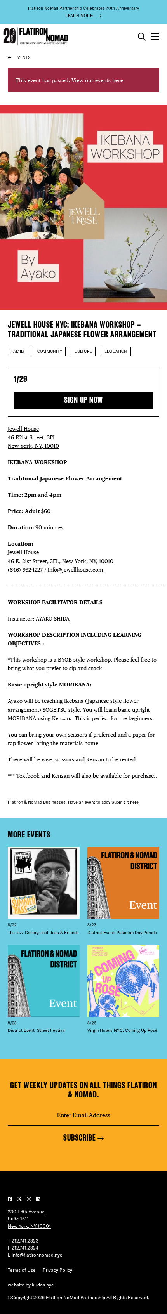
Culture (83, 351)
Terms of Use (22, 1270)
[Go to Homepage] (35, 37)
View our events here (97, 80)
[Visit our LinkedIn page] (38, 1199)
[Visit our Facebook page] (10, 1199)
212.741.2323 (25, 1241)
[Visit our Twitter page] (20, 1199)
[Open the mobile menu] (155, 36)
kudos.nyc (43, 1285)
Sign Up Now (83, 400)
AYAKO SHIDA (53, 618)
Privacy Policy (57, 1270)
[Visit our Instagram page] (29, 1199)
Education (115, 351)
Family (18, 351)
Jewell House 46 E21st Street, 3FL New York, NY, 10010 (33, 437)
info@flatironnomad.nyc (37, 1255)
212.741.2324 (25, 1248)
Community (49, 351)
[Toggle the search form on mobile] (142, 37)
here (134, 802)
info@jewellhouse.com (75, 569)
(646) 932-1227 (25, 569)
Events (22, 57)
